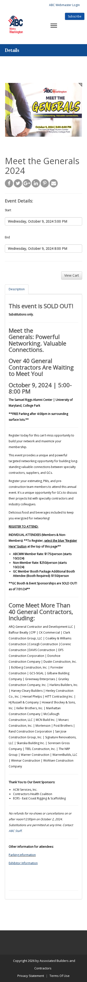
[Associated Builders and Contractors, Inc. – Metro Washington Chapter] (16, 18)
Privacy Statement (30, 976)
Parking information (22, 855)
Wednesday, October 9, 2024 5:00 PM (37, 221)
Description (17, 289)
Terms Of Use (60, 976)
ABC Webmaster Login (64, 5)
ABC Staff (15, 831)
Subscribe (74, 16)
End (7, 237)
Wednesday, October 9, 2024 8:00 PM (37, 248)
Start (8, 210)
